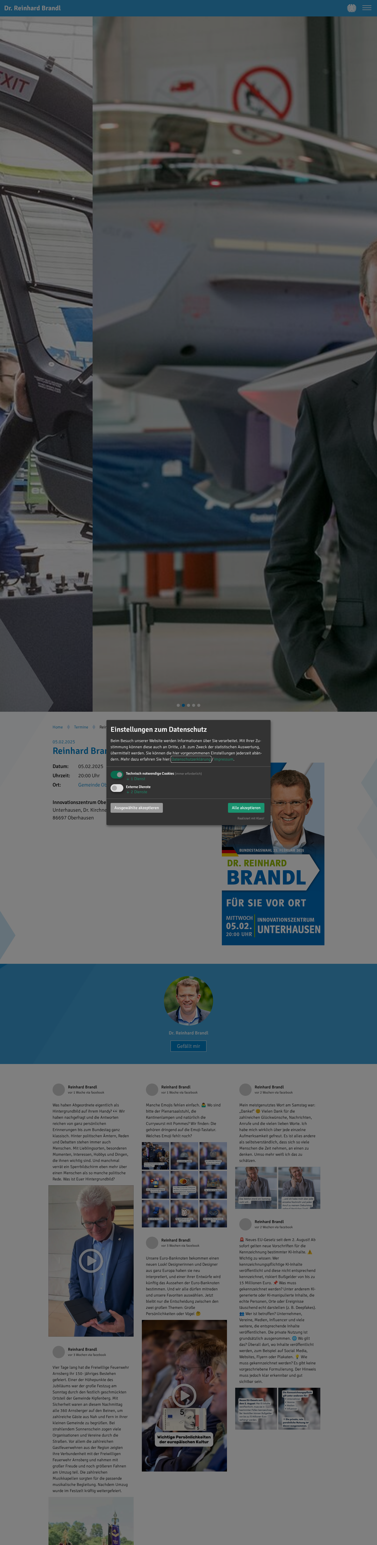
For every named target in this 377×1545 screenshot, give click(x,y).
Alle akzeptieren (246, 807)
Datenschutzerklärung (191, 759)
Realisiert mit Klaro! (250, 818)
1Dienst (135, 778)
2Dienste (136, 791)
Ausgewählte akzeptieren (136, 807)
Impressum (223, 759)
